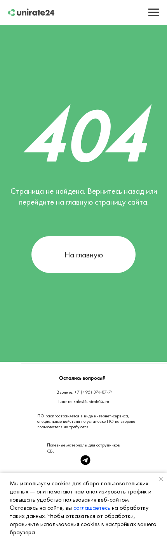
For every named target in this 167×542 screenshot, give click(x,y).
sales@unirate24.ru (91, 401)
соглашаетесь (91, 508)
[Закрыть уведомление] (161, 479)
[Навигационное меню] (153, 12)
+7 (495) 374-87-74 (94, 392)
